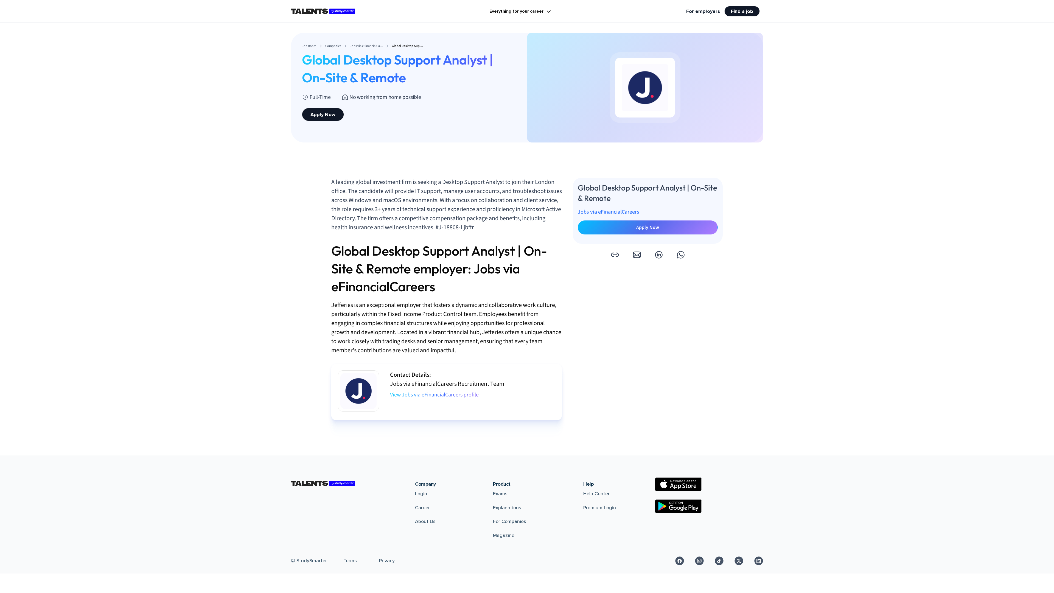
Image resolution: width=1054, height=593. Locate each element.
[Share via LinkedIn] (658, 254)
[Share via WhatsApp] (680, 254)
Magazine (503, 535)
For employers (703, 11)
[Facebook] (679, 560)
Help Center (596, 494)
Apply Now (322, 114)
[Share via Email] (636, 254)
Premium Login (599, 508)
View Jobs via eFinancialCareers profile (434, 395)
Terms (350, 561)
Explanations (507, 508)
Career (422, 508)
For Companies (509, 521)
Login (421, 494)
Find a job (742, 11)
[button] (614, 254)
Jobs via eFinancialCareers (608, 212)
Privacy (387, 561)
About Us (425, 521)
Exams (500, 494)
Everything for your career (516, 11)
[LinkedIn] (758, 560)
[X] (739, 560)
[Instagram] (699, 560)
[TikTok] (719, 560)
